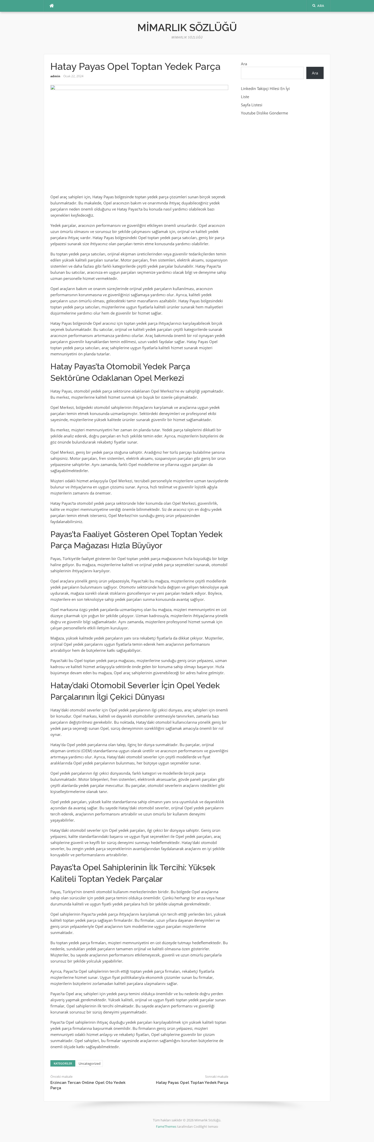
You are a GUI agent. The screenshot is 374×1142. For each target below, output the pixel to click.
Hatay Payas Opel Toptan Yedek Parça (192, 1082)
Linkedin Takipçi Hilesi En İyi (265, 88)
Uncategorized (89, 1063)
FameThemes (166, 1126)
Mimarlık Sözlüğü (187, 27)
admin (55, 76)
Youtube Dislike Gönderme (264, 112)
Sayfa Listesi (251, 104)
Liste (245, 96)
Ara (244, 63)
